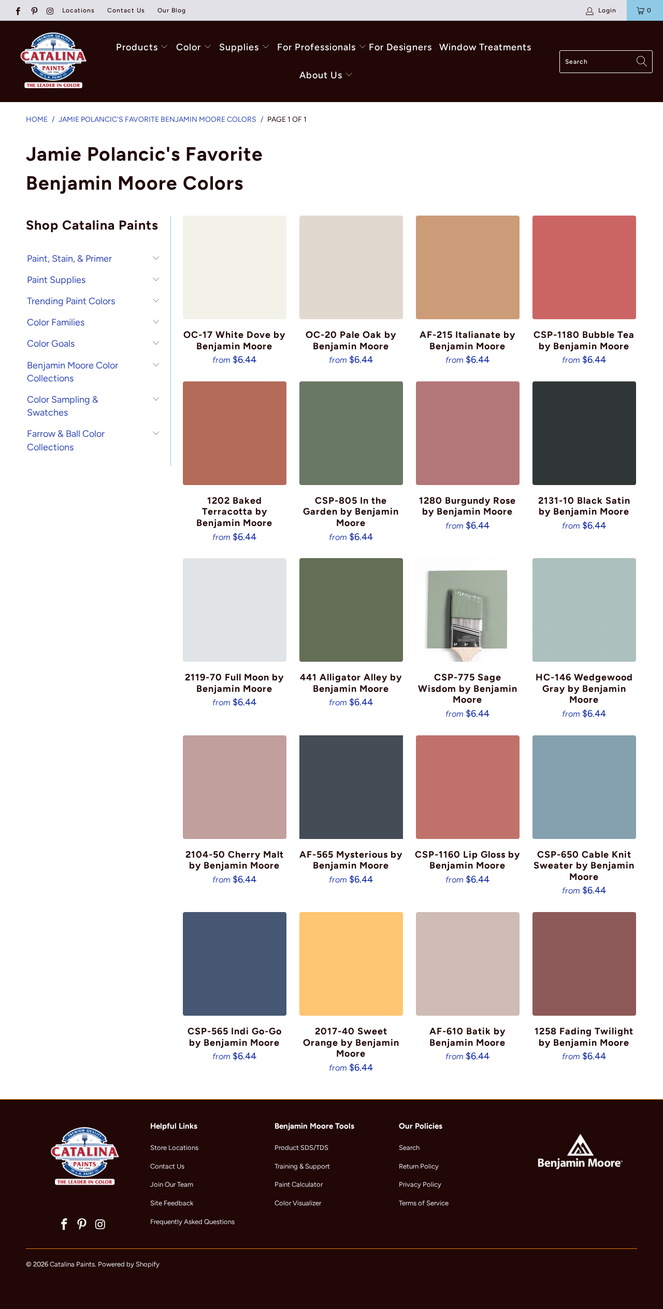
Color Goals (51, 343)
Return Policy (419, 1166)
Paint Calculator (299, 1184)
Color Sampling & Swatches (62, 406)
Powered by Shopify (129, 1264)
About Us (322, 75)
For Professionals (317, 47)
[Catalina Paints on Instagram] (50, 10)
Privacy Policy (420, 1184)
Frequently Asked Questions (192, 1222)
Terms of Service (424, 1203)
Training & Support (302, 1166)
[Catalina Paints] (51, 61)
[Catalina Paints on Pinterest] (33, 10)
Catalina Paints (72, 1264)
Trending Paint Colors (71, 301)
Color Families (55, 322)
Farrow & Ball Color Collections (66, 440)
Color (188, 47)
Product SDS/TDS (301, 1147)
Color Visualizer (298, 1203)
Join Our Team (171, 1184)
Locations (78, 10)
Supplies (239, 47)
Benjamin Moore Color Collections (72, 372)
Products (137, 47)
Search (409, 1147)
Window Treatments (485, 47)
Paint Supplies (56, 280)
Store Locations (174, 1147)
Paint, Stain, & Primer (69, 258)
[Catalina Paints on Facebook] (17, 10)
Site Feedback (171, 1203)
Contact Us (126, 10)
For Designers (400, 47)
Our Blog (171, 10)
